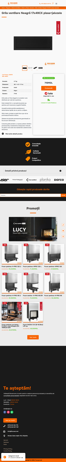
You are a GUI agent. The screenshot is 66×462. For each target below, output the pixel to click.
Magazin (8, 8)
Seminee (6, 442)
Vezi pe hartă (10, 420)
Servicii (6, 440)
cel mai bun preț (49, 78)
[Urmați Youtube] (63, 230)
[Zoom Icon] (33, 43)
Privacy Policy (8, 449)
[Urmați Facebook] (4, 412)
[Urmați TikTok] (63, 225)
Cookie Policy (8, 451)
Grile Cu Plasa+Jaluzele (28, 8)
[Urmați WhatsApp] (11, 412)
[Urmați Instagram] (8, 412)
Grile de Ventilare (16, 8)
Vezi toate (33, 337)
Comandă (48, 88)
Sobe (5, 444)
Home (3, 8)
